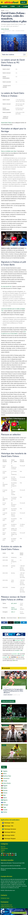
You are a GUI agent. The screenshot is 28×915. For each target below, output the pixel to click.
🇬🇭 (14, 855)
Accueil (2, 10)
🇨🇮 (10, 853)
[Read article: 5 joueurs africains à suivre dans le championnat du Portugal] (14, 713)
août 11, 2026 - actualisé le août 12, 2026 (12, 740)
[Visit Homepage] (11, 2)
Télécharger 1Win (8, 826)
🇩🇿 (1, 853)
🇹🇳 (12, 855)
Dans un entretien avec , (9, 151)
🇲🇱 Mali (3, 795)
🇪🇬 (12, 853)
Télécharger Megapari (10, 838)
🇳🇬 (16, 853)
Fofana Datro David (14, 608)
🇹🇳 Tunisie (4, 810)
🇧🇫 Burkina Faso (6, 776)
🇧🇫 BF (18, 6)
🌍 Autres (4, 812)
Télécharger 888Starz (10, 832)
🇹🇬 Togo (3, 807)
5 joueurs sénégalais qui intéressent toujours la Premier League (12, 736)
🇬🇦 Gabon (4, 788)
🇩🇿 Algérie (4, 6)
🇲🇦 (5, 855)
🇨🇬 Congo (4, 781)
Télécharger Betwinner (10, 829)
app (24, 2)
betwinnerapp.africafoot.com (8, 908)
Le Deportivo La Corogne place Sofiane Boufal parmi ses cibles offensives (13, 691)
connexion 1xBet (16, 654)
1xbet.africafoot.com (6, 905)
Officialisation (4, 848)
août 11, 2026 (6, 760)
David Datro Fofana (6, 122)
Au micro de (6, 286)
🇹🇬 (10, 855)
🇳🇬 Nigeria (4, 800)
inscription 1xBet (19, 650)
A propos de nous (6, 876)
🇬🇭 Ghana (4, 793)
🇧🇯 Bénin (12, 6)
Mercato (3, 847)
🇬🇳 (1, 855)
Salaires (7, 10)
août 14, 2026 (6, 720)
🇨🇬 (8, 853)
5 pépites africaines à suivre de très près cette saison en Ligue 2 (14, 757)
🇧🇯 (3, 853)
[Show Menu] (2, 2)
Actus (4, 705)
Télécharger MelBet (9, 835)
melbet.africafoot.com (7, 906)
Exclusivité (6, 687)
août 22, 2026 (17, 694)
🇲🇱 (3, 855)
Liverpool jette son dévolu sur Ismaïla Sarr (11, 865)
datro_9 (13, 612)
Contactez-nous (5, 898)
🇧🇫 (5, 853)
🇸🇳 (8, 855)
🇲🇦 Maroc (4, 797)
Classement (5, 725)
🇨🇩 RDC (3, 802)
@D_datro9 (14, 603)
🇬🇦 (14, 853)
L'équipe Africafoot (8, 694)
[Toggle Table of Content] (23, 54)
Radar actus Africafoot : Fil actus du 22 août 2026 (12, 863)
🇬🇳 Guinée (4, 790)
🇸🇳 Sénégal (4, 805)
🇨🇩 (7, 855)
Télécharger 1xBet (9, 823)
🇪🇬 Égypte (4, 785)
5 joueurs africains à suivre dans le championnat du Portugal (13, 717)
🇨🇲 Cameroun (5, 778)
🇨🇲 (7, 853)
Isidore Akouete (5, 29)
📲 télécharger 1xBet (18, 640)
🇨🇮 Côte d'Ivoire (22, 617)
